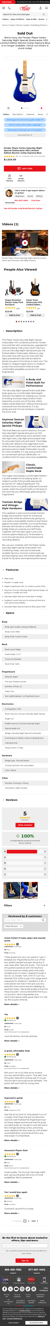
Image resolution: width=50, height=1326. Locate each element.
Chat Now (35, 200)
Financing (31, 1283)
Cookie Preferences (14, 1318)
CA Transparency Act (8, 1301)
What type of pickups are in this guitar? (25, 130)
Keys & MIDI (31, 19)
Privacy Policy (25, 1310)
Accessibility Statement (40, 1295)
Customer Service (18, 1283)
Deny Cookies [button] (14, 1323)
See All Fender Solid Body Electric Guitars (23, 208)
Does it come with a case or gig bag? (25, 125)
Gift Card (5, 1283)
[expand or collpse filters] (44, 905)
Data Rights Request (31, 1301)
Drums (41, 19)
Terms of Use (6, 1295)
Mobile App (44, 1283)
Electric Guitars (23, 25)
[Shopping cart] (46, 8)
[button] (25, 331)
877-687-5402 (36, 1269)
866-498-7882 (13, 1269)
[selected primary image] (25, 81)
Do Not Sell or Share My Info (20, 1301)
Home (4, 25)
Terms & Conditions (17, 1295)
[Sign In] (40, 8)
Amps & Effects (17, 19)
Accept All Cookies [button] (36, 1323)
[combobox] (14, 926)
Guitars (5, 19)
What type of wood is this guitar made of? (25, 120)
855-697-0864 (21, 200)
